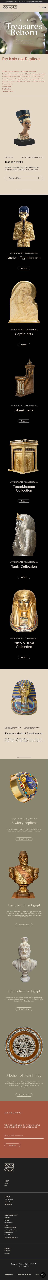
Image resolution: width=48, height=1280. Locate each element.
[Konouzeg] (10, 7)
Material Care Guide (10, 1227)
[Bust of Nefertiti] (24, 127)
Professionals (8, 1222)
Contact (6, 1220)
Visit (5, 1186)
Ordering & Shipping (10, 1230)
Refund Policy (8, 1235)
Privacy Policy (8, 1232)
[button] (39, 7)
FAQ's (6, 1225)
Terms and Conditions (11, 1237)
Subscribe (12, 1145)
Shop (6, 1183)
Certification (8, 1204)
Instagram (7, 1251)
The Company (8, 1199)
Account (6, 1217)
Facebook (7, 1253)
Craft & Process (9, 1202)
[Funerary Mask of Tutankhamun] (24, 697)
